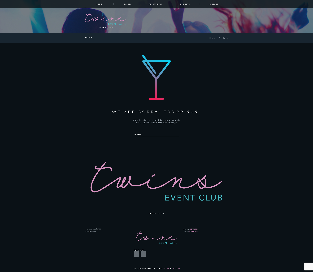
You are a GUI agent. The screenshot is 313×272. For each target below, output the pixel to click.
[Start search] (176, 133)
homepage (171, 123)
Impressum (165, 268)
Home (212, 38)
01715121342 (193, 232)
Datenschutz (176, 268)
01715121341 (194, 229)
